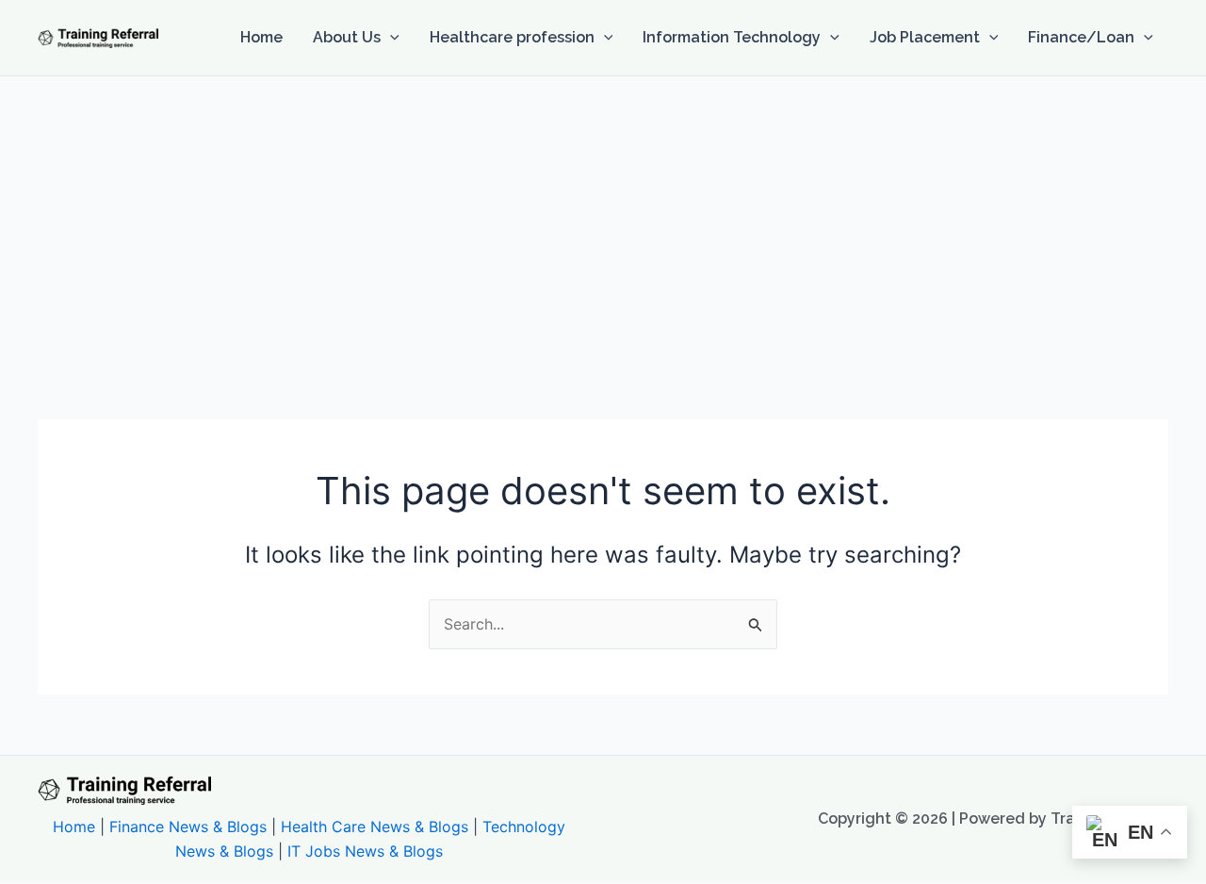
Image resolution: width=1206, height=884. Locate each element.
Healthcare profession (512, 37)
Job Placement (925, 37)
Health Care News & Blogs (374, 826)
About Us (347, 37)
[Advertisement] (603, 218)
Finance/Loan (1081, 37)
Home (261, 37)
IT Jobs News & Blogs (365, 851)
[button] (390, 37)
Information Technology (732, 37)
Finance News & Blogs (188, 826)
